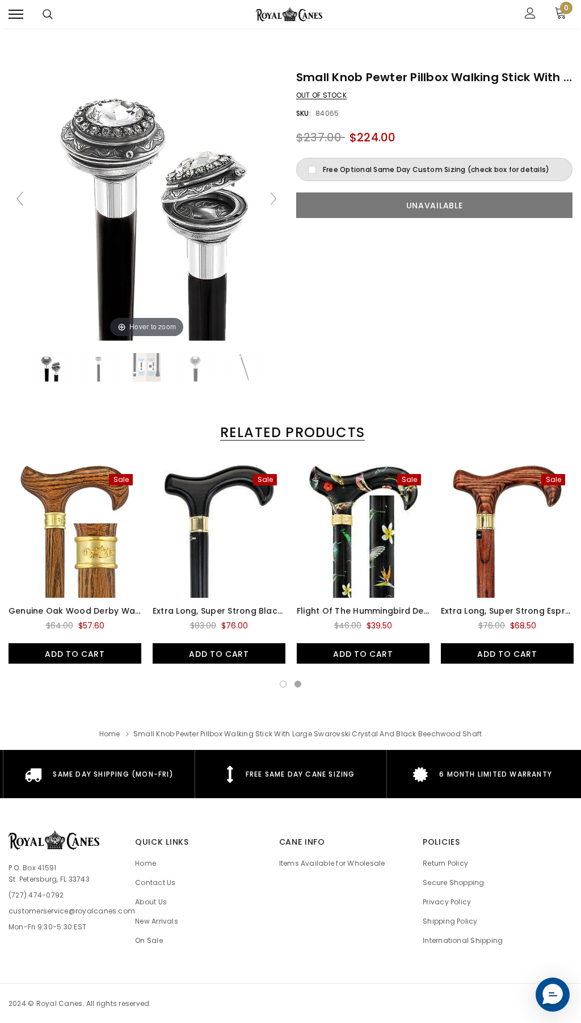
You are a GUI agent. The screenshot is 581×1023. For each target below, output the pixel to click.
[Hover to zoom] (147, 203)
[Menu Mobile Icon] (16, 14)
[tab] (290, 432)
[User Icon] (530, 14)
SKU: (303, 113)
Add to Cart (75, 654)
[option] (75, 564)
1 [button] (283, 684)
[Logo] (289, 14)
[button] (553, 995)
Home (109, 734)
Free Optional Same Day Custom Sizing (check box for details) (436, 169)
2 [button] (297, 684)
